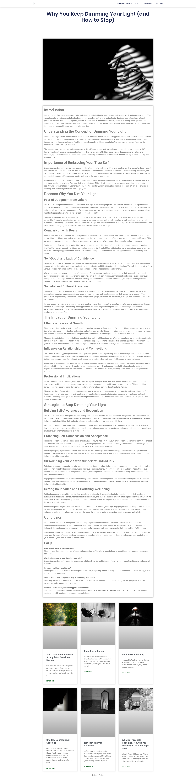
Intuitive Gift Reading (133, 654)
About (138, 3)
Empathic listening (94, 651)
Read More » (50, 681)
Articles (159, 3)
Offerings (148, 3)
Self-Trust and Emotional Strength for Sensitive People (59, 657)
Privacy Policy (98, 775)
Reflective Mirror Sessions (93, 744)
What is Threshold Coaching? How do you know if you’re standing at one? (135, 744)
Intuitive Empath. (124, 3)
